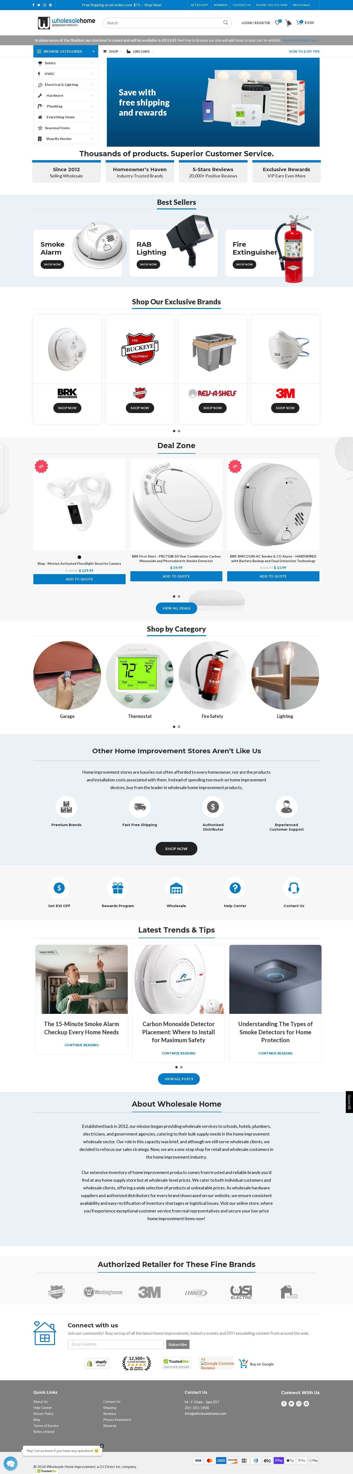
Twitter (39, 5)
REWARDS (220, 5)
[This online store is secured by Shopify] (97, 1363)
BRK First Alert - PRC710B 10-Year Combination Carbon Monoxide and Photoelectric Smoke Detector (176, 558)
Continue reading (82, 1045)
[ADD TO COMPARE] (122, 477)
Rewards (109, 1426)
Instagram (45, 5)
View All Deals (176, 608)
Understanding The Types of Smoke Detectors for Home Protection (275, 1031)
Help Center (235, 906)
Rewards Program (118, 906)
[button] (11, 1463)
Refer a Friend (43, 1432)
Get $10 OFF (59, 906)
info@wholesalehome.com (205, 1413)
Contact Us (242, 5)
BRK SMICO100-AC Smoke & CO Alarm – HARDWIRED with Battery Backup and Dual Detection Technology (273, 558)
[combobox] (167, 22)
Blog (36, 1420)
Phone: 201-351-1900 (271, 5)
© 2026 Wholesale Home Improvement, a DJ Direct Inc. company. (85, 1466)
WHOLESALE (301, 5)
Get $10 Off (199, 5)
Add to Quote (79, 579)
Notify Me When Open (300, 40)
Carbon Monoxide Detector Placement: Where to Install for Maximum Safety (178, 1031)
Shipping (109, 1407)
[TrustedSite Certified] (176, 1363)
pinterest (50, 5)
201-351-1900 (197, 1407)
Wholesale (176, 906)
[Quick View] (122, 488)
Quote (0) (349, 1102)
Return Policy (43, 1413)
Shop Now (52, 264)
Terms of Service (46, 1426)
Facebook (33, 5)
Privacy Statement (117, 1420)
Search (226, 22)
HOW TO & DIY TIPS (304, 51)
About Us (40, 1401)
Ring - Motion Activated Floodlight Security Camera (79, 563)
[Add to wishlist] (122, 466)
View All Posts (179, 1079)
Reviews (109, 1413)
